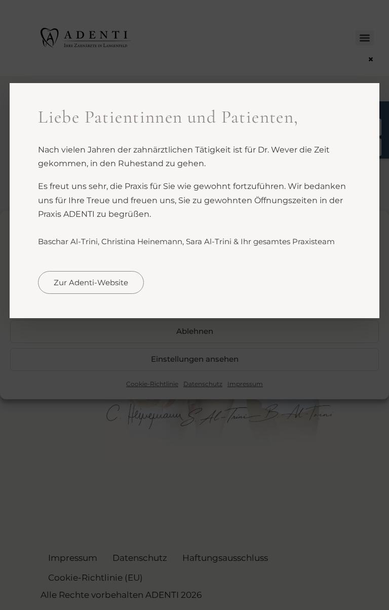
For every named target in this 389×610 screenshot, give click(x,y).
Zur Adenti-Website (91, 282)
